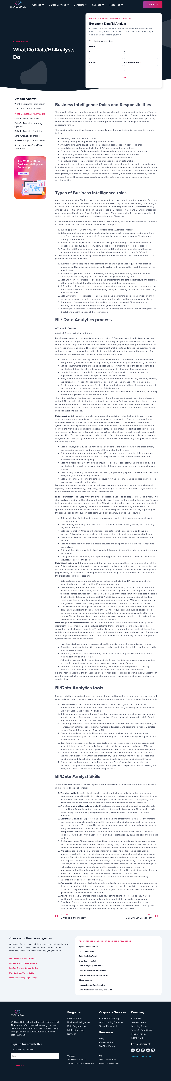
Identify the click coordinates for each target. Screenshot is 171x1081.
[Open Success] (103, 5)
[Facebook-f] (133, 1050)
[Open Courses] (43, 5)
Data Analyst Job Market (27, 136)
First (91, 51)
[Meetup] (153, 1050)
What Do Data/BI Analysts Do (29, 114)
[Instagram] (148, 1050)
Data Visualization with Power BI (93, 975)
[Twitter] (138, 1050)
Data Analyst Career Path (27, 118)
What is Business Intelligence (29, 104)
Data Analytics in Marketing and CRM (95, 989)
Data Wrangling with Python (91, 965)
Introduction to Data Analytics (92, 985)
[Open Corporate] (86, 5)
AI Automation (85, 980)
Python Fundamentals (88, 946)
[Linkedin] (143, 1050)
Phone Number (132, 62)
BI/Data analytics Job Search (29, 140)
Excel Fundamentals (88, 961)
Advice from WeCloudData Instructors (28, 146)
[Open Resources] (122, 5)
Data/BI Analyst (25, 98)
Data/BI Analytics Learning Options (28, 124)
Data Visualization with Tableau (93, 970)
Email (92, 62)
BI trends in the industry (29, 108)
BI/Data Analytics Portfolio (28, 131)
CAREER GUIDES (20, 42)
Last (126, 51)
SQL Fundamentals (87, 951)
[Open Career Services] (68, 5)
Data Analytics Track (88, 956)
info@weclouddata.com (141, 1056)
